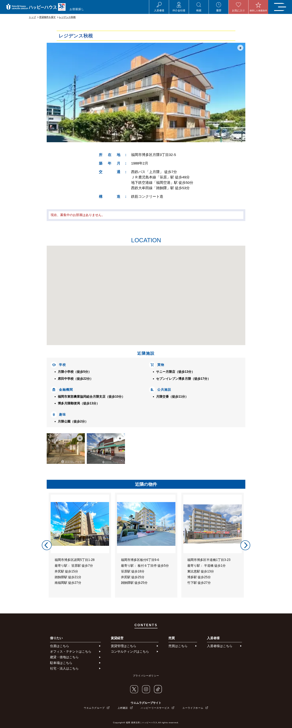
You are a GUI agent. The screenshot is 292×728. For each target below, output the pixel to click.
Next (245, 545)
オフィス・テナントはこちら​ (70, 651)
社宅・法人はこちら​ (64, 668)
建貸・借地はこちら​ (64, 657)
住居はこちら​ (59, 646)
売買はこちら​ (178, 646)
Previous (47, 545)
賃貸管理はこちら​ (123, 646)
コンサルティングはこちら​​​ (130, 651)
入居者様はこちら (219, 646)
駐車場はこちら (61, 663)
